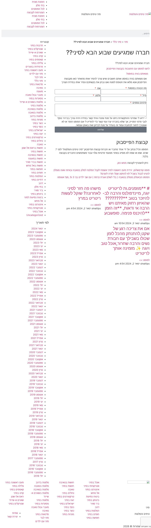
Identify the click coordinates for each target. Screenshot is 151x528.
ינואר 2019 (37, 419)
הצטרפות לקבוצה (35, 12)
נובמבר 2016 (36, 465)
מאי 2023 (38, 249)
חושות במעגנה (35, 158)
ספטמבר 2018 (35, 433)
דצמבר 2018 (36, 422)
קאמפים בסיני (36, 59)
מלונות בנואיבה (35, 108)
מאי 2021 (38, 334)
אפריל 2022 (36, 295)
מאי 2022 (38, 292)
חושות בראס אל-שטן (32, 147)
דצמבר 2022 (36, 267)
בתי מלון (40, 5)
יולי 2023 (38, 242)
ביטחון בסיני (37, 193)
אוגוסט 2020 (36, 366)
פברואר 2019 (36, 415)
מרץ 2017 (38, 461)
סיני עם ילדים (36, 73)
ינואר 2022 (37, 306)
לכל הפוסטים (37, 8)
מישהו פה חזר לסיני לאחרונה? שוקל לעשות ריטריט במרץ (81, 193)
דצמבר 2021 (36, 309)
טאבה (40, 144)
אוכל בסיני (38, 211)
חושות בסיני (37, 151)
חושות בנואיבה (35, 154)
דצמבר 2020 (36, 352)
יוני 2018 (38, 444)
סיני (126, 41)
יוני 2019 (38, 401)
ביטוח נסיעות (92, 496)
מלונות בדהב (36, 116)
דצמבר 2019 (36, 380)
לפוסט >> (144, 219)
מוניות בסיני (37, 119)
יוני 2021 (38, 331)
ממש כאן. (122, 162)
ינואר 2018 (37, 454)
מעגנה (40, 91)
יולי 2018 (38, 440)
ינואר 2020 (37, 376)
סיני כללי (117, 41)
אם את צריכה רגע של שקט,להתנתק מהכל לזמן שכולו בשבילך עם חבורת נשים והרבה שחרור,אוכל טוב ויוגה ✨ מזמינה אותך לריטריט (125, 241)
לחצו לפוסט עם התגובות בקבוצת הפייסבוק (128, 68)
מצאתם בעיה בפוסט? (137, 73)
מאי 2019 (38, 405)
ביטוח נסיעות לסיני (33, 197)
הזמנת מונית (38, 1)
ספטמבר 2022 (35, 278)
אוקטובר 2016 (35, 468)
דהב (41, 183)
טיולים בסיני (37, 140)
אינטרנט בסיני (36, 204)
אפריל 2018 (37, 451)
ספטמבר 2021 (35, 320)
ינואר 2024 (37, 228)
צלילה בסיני (37, 63)
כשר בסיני (38, 123)
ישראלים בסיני (35, 130)
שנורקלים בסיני (35, 48)
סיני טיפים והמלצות (91, 14)
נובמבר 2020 (36, 355)
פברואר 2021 (36, 345)
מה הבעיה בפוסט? (137, 88)
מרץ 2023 (37, 256)
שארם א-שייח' (35, 52)
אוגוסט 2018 (36, 437)
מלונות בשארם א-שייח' (31, 101)
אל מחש (39, 200)
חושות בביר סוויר (34, 161)
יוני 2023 (38, 246)
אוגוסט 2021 (36, 323)
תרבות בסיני (36, 45)
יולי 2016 (38, 475)
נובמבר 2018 (36, 426)
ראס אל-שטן (17, 496)
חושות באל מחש (34, 165)
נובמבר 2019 (36, 384)
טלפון (98, 95)
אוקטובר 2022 (35, 274)
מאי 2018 (38, 447)
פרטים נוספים (139, 102)
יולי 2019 (38, 398)
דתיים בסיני (37, 179)
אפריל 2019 (37, 408)
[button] (100, 73)
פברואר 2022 (36, 302)
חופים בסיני (37, 172)
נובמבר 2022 (36, 270)
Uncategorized (34, 214)
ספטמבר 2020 (35, 362)
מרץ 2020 (37, 369)
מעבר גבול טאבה (34, 94)
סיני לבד (39, 77)
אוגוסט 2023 (36, 239)
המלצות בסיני (36, 176)
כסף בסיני (38, 126)
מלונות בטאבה (35, 112)
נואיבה (39, 87)
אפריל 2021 (37, 338)
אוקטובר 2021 (35, 316)
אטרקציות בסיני (35, 207)
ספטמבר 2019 (35, 391)
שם (99, 88)
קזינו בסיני (38, 55)
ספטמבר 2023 (35, 235)
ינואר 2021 (37, 348)
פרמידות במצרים (34, 66)
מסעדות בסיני (36, 98)
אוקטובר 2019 (35, 387)
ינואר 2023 (37, 263)
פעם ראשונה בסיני (33, 70)
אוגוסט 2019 (36, 394)
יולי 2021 (38, 327)
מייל (144, 95)
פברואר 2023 (36, 260)
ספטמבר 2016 (35, 472)
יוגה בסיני (38, 133)
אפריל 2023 (36, 253)
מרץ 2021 (38, 341)
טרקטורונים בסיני (34, 137)
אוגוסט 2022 (36, 281)
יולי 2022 (38, 285)
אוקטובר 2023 (35, 232)
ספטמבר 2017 (35, 458)
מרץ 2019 (38, 412)
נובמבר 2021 (36, 313)
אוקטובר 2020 (35, 359)
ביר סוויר (38, 190)
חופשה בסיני (36, 169)
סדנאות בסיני (36, 84)
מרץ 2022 (37, 299)
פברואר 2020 (36, 373)
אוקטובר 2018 (35, 429)
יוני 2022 (38, 288)
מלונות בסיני (37, 105)
